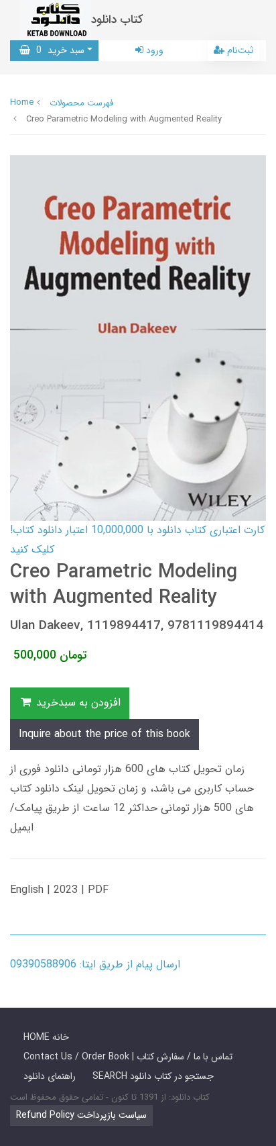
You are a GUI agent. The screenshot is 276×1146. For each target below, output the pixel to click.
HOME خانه (46, 1037)
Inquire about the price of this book (104, 734)
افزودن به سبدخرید (77, 702)
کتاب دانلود (117, 20)
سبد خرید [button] (57, 50)
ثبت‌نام (238, 50)
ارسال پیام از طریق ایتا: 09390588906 (95, 964)
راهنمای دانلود (49, 1076)
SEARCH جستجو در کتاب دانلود (153, 1076)
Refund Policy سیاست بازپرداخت (81, 1115)
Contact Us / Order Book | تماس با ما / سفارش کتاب (127, 1056)
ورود (153, 50)
